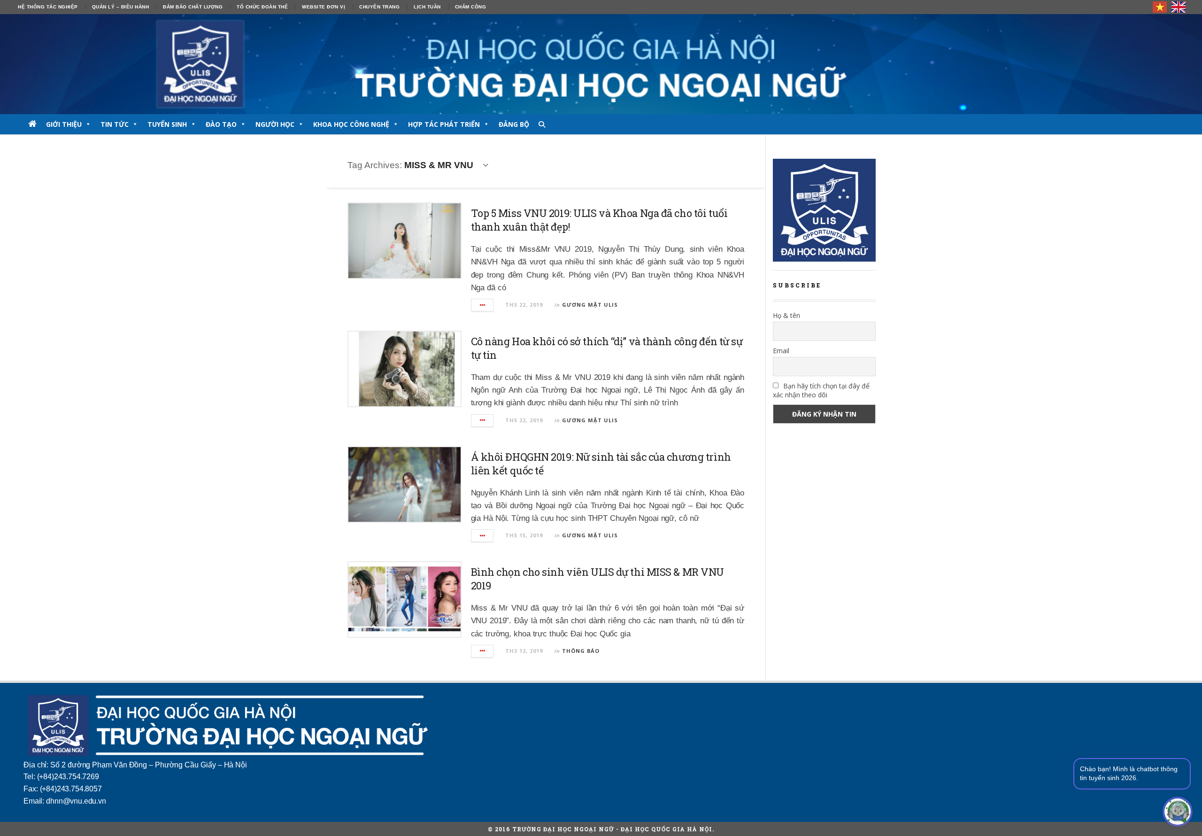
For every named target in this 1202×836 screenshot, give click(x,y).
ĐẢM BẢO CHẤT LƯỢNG (193, 6)
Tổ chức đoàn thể (262, 6)
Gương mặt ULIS (590, 304)
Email (781, 350)
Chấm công (470, 6)
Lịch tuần (427, 6)
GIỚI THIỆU (64, 124)
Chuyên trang (379, 6)
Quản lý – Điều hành (120, 6)
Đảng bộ (514, 124)
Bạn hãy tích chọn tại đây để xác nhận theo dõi (821, 390)
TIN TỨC (114, 124)
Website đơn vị (323, 6)
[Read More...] (482, 305)
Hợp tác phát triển (444, 124)
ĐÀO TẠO (221, 124)
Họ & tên (786, 315)
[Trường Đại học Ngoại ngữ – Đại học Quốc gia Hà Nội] (601, 64)
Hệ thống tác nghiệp (48, 6)
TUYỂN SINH (167, 124)
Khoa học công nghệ (351, 124)
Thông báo (581, 650)
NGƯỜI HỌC (274, 124)
